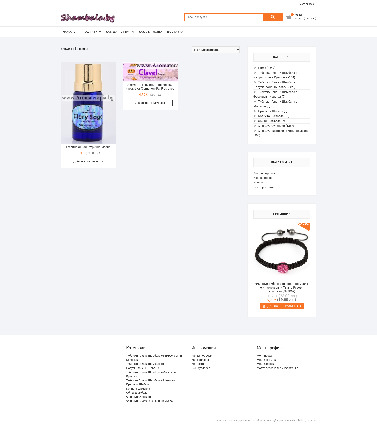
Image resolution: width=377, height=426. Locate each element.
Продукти (89, 31)
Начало (69, 31)
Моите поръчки (267, 359)
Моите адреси (266, 363)
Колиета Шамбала (271, 116)
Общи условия (263, 187)
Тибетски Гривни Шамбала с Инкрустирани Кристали (275, 75)
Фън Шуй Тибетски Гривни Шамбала (283, 131)
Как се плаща (150, 31)
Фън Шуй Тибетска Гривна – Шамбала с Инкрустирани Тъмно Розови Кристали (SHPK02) (281, 287)
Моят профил (307, 4)
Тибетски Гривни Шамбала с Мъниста (275, 104)
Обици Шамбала (269, 121)
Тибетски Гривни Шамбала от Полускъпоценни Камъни (276, 85)
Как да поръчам (120, 31)
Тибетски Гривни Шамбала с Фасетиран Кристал (275, 94)
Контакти (260, 182)
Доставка (175, 31)
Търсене (273, 17)
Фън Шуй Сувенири (271, 126)
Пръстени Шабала (270, 111)
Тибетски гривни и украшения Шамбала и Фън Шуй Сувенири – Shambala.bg (260, 420)
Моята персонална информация (277, 368)
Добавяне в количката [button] (88, 161)
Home (262, 68)
